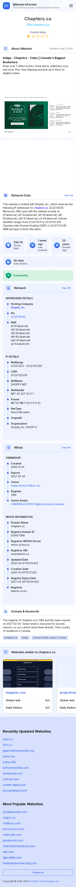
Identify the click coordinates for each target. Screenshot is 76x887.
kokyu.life (9, 762)
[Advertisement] (38, 86)
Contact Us (38, 872)
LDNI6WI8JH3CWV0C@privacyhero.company (37, 504)
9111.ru (7, 745)
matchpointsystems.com (19, 846)
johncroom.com (13, 829)
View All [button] (68, 195)
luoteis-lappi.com (14, 785)
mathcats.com (12, 834)
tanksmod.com (12, 773)
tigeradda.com (12, 857)
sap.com (8, 852)
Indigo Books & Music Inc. (26, 485)
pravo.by (9, 756)
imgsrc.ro (9, 817)
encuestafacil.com (15, 790)
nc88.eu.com (11, 823)
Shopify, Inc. (18, 307)
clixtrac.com (11, 779)
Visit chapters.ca (38, 24)
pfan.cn (8, 739)
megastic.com (15, 692)
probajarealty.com (15, 812)
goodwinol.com (13, 840)
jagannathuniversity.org (18, 750)
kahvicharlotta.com (15, 767)
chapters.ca (41, 207)
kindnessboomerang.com (20, 863)
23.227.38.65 (18, 316)
